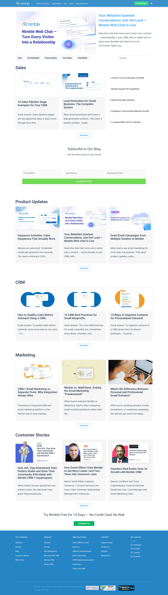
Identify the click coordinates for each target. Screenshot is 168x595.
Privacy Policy (46, 587)
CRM (65, 4)
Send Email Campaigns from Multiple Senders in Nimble (128, 237)
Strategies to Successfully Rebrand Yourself (130, 111)
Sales (71, 4)
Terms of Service (57, 587)
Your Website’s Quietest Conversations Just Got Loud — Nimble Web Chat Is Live (122, 20)
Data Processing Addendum (74, 587)
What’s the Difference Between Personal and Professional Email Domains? (129, 392)
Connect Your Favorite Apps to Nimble (127, 78)
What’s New (19, 560)
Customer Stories (22, 556)
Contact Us (105, 547)
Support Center (107, 543)
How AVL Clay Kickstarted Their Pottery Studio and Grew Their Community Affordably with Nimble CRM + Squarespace (37, 472)
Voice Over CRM (79, 569)
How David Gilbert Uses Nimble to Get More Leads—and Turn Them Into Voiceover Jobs (83, 471)
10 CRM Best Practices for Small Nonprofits (80, 316)
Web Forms (77, 564)
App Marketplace (50, 551)
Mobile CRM (48, 564)
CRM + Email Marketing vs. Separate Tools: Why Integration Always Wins (37, 392)
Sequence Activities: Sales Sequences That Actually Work (36, 237)
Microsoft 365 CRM (51, 556)
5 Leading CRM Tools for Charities (126, 122)
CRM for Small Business (82, 551)
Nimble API (105, 556)
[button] (141, 3)
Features (47, 543)
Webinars (19, 543)
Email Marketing (82, 4)
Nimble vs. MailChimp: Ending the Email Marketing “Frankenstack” (82, 391)
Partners (104, 551)
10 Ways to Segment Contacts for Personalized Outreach (129, 316)
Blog (17, 551)
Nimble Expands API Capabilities (125, 89)
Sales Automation (79, 556)
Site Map (37, 587)
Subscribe (84, 181)
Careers (18, 547)
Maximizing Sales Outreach (123, 100)
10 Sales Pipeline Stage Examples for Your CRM (32, 103)
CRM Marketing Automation (83, 560)
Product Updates (42, 4)
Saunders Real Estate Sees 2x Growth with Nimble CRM (129, 470)
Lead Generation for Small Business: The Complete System (80, 104)
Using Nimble (56, 4)
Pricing (46, 547)
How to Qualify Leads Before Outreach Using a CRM (35, 316)
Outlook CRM (49, 560)
